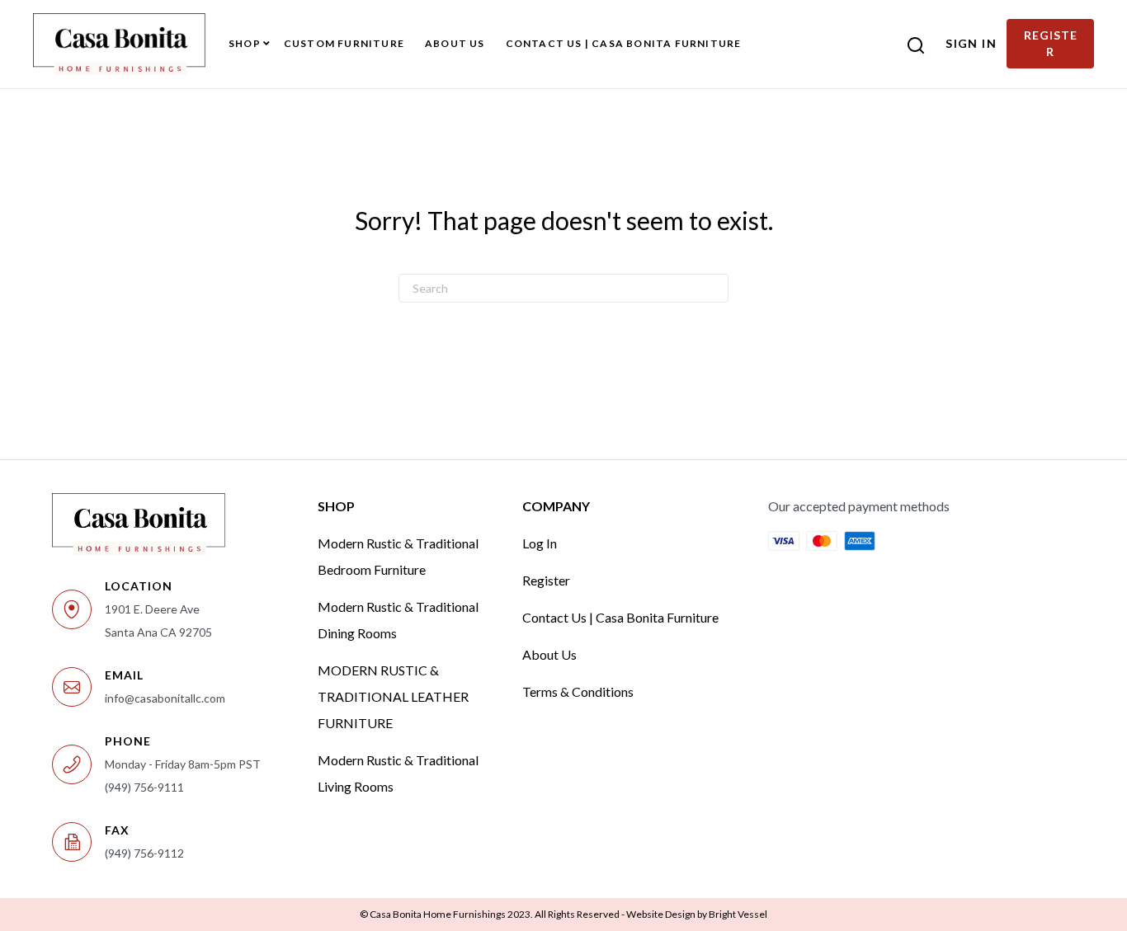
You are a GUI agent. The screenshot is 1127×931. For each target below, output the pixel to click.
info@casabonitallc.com (165, 698)
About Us (549, 654)
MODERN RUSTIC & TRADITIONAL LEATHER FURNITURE (393, 696)
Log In (539, 543)
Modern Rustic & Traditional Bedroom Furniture (398, 556)
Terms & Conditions (578, 691)
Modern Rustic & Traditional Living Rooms (398, 773)
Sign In (971, 43)
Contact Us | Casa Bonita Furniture (620, 617)
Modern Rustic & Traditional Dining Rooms (398, 620)
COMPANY (556, 506)
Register (546, 580)
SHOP (336, 506)
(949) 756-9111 (144, 787)
